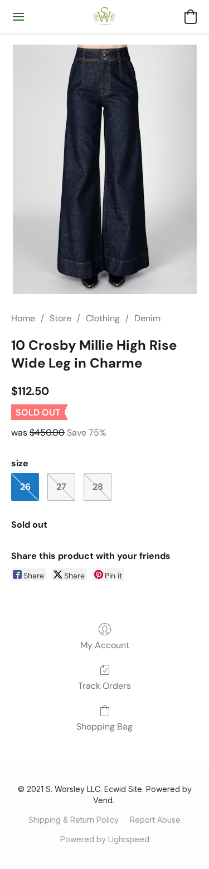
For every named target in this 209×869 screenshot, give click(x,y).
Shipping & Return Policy (73, 819)
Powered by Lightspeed (104, 839)
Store (60, 318)
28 (98, 487)
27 (61, 487)
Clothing (103, 318)
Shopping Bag (104, 726)
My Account (104, 645)
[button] (104, 17)
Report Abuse (155, 819)
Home (23, 318)
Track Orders (104, 686)
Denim (147, 318)
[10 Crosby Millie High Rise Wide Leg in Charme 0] (104, 169)
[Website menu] (18, 16)
